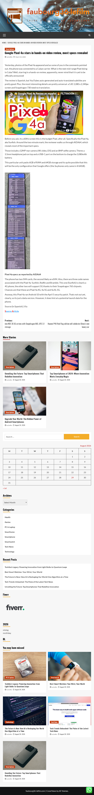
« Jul (5, 488)
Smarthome (10, 532)
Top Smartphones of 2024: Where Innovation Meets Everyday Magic (69, 375)
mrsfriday (7, 633)
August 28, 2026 (20, 380)
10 (9, 467)
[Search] (89, 35)
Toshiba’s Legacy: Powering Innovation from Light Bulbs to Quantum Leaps (36, 567)
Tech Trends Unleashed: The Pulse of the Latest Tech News (29, 582)
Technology (9, 552)
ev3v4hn (9, 57)
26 (35, 477)
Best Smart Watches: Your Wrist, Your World (23, 572)
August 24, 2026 (20, 425)
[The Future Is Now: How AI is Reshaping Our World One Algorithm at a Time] (24, 710)
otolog (5, 630)
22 (72, 472)
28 (60, 477)
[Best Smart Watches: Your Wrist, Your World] (69, 666)
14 (60, 467)
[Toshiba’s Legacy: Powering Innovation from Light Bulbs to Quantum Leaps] (24, 666)
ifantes (8, 522)
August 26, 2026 (65, 380)
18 (22, 472)
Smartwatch (10, 542)
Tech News (9, 547)
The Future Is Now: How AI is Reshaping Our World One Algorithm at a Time (36, 577)
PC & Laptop (10, 527)
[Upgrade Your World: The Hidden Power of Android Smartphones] (24, 401)
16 (85, 467)
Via (25, 306)
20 (48, 472)
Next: (68, 323)
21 (60, 472)
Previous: (24, 323)
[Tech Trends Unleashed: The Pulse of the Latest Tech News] (69, 710)
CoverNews (51, 791)
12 (35, 467)
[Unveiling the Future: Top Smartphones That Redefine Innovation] (24, 355)
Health (7, 517)
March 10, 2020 (20, 57)
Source (8, 306)
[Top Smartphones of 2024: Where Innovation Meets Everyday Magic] (69, 355)
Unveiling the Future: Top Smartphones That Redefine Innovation (24, 375)
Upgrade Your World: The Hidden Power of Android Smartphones (23, 420)
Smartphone (10, 49)
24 (9, 477)
